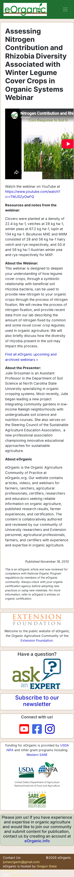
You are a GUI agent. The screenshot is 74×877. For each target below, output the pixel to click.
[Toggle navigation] (65, 9)
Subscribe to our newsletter (37, 701)
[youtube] (25, 729)
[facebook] (38, 729)
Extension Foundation (37, 640)
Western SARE (37, 755)
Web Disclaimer (22, 875)
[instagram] (50, 729)
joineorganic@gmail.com (21, 862)
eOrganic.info (37, 841)
